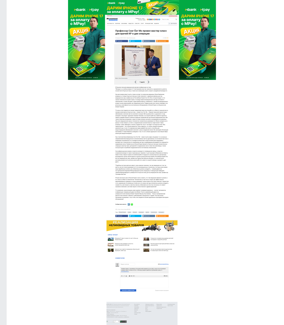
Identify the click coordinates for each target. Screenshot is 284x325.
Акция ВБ (156, 23)
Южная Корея (122, 212)
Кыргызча (109, 15)
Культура (137, 23)
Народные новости (149, 304)
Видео (146, 309)
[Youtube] (156, 19)
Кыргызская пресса (149, 305)
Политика (117, 23)
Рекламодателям (173, 15)
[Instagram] (157, 19)
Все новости (110, 23)
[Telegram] (159, 19)
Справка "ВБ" (159, 308)
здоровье (141, 212)
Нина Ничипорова (131, 38)
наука (129, 212)
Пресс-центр (170, 305)
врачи (147, 212)
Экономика (124, 23)
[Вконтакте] (149, 19)
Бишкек (135, 212)
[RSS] (147, 19)
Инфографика (148, 311)
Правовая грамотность (161, 307)
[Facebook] (151, 19)
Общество (131, 23)
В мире (135, 314)
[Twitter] (154, 19)
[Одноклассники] (152, 19)
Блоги (146, 307)
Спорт (142, 23)
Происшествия (149, 23)
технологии (154, 212)
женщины (161, 212)
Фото (146, 308)
